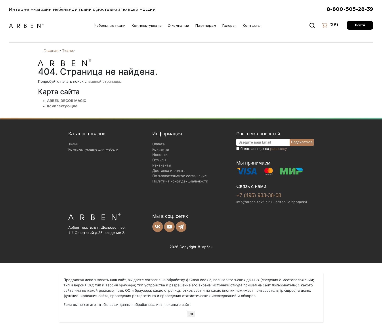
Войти (360, 25)
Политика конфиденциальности (180, 181)
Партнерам (205, 25)
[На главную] (64, 62)
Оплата (158, 144)
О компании (178, 25)
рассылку (278, 148)
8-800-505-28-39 (350, 9)
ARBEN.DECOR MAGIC (66, 100)
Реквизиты (161, 165)
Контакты (251, 25)
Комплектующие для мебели (93, 149)
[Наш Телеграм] (181, 226)
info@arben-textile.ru (254, 202)
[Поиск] (312, 25)
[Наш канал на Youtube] (169, 226)
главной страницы (104, 81)
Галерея (229, 25)
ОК (191, 314)
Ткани (73, 144)
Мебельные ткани (109, 25)
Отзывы (159, 160)
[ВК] (157, 226)
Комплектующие (147, 25)
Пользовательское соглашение (179, 176)
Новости (160, 154)
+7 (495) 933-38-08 (258, 195)
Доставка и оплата (168, 170)
